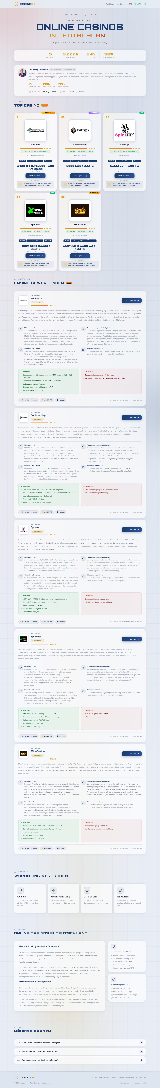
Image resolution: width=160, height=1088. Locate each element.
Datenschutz (124, 1083)
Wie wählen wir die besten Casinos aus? (37, 1051)
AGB (144, 1083)
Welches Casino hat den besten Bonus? (37, 1060)
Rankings (109, 4)
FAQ (129, 4)
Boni (120, 4)
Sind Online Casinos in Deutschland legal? (38, 1042)
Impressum (136, 1083)
